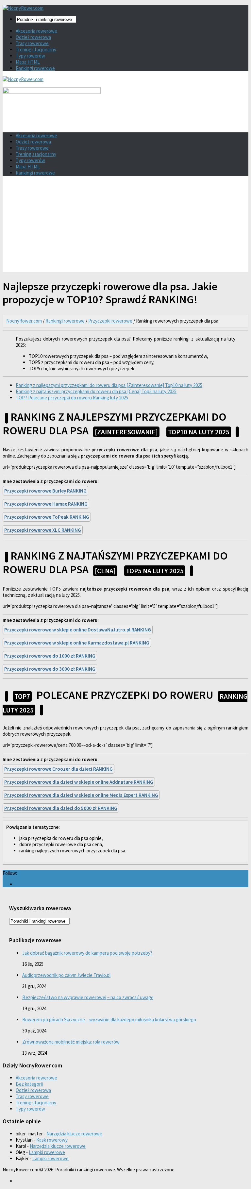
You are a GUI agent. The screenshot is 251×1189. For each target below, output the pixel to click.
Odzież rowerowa (33, 37)
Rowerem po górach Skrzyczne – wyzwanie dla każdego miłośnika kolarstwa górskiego (109, 1019)
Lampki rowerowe (47, 1152)
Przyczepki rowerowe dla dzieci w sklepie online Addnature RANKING (78, 782)
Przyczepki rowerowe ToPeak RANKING (46, 517)
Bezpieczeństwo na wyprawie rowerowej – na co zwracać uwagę (87, 997)
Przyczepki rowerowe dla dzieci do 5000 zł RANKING (60, 808)
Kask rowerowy (52, 1140)
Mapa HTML (28, 62)
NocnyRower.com (24, 321)
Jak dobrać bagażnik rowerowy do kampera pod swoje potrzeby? (87, 953)
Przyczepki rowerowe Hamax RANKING (46, 504)
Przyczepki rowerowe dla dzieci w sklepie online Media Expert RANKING (81, 795)
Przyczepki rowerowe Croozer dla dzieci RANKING (58, 769)
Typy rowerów (30, 56)
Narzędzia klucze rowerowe (74, 1133)
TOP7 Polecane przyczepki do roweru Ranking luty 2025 (72, 397)
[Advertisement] (125, 226)
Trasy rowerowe (32, 43)
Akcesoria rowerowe (36, 31)
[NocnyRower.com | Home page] (23, 8)
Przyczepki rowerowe (110, 321)
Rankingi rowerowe (35, 68)
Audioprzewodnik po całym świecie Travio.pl (66, 975)
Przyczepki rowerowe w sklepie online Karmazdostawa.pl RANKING (76, 643)
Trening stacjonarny (36, 49)
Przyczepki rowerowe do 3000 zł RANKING (49, 669)
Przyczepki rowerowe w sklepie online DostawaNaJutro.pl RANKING (77, 630)
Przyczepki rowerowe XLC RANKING (42, 530)
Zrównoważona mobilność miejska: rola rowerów (71, 1042)
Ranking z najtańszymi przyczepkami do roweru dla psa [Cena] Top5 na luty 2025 (96, 391)
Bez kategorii (29, 1084)
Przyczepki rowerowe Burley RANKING (45, 491)
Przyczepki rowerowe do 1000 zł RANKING (49, 656)
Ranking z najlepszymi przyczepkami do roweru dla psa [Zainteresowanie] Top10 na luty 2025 (109, 385)
